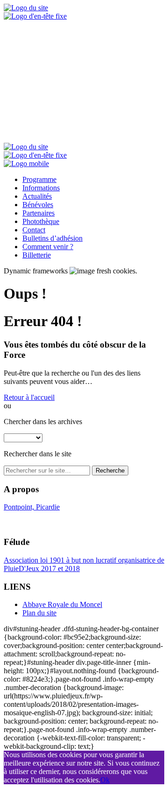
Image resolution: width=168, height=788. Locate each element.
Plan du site (39, 613)
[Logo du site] (26, 8)
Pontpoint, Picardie (32, 507)
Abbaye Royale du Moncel (62, 604)
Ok (105, 780)
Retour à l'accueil (29, 397)
